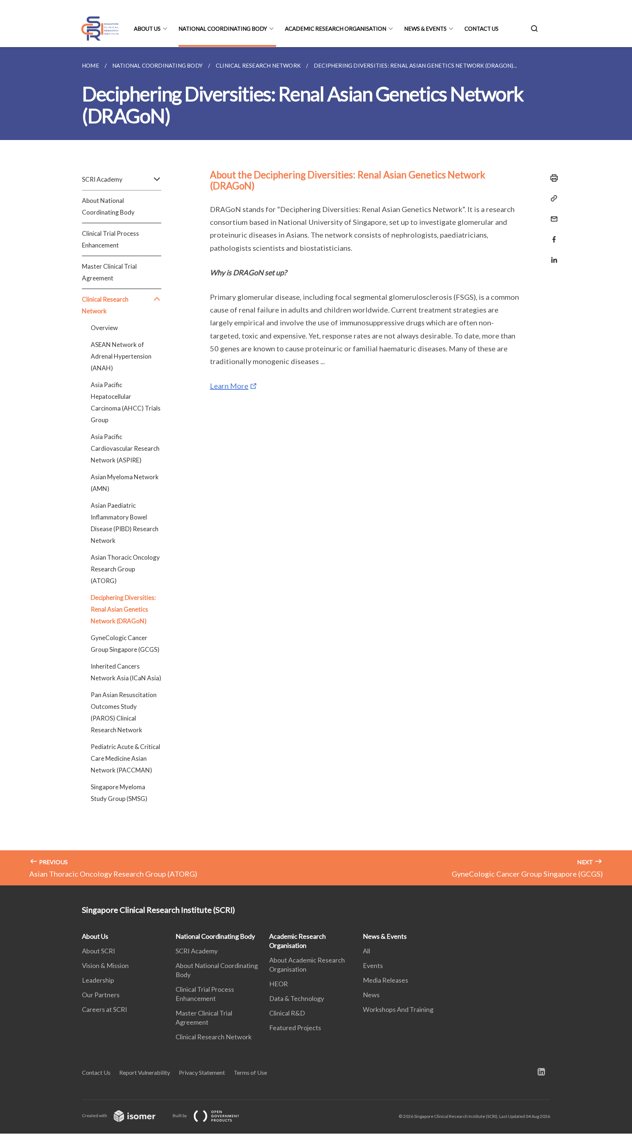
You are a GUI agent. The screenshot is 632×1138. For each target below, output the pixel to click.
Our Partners (101, 995)
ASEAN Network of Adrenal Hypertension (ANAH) (121, 356)
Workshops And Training (398, 1009)
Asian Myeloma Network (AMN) (125, 482)
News (371, 995)
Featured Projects (295, 1028)
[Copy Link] (552, 198)
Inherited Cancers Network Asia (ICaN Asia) (126, 672)
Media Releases (385, 980)
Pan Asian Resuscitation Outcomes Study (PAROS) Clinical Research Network (124, 712)
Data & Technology (296, 998)
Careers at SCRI (104, 1009)
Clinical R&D (287, 1013)
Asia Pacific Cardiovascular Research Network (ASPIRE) (125, 448)
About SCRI (98, 951)
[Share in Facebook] (552, 234)
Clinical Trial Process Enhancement (110, 239)
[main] (316, 466)
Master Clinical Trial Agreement (109, 272)
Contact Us (481, 28)
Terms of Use (250, 1072)
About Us (147, 28)
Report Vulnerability (144, 1072)
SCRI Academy (197, 951)
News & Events (425, 28)
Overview (104, 328)
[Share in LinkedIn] (552, 255)
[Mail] (552, 214)
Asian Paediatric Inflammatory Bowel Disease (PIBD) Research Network (124, 523)
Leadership (98, 980)
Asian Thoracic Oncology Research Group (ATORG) (125, 569)
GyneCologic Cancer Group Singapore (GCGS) (125, 643)
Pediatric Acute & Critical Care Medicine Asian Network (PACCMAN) (125, 758)
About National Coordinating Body (108, 206)
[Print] (552, 178)
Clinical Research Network (214, 1037)
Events (373, 965)
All (366, 951)
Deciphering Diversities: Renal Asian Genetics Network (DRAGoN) (123, 609)
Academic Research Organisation (335, 28)
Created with (95, 1115)
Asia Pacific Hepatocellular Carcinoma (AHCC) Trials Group (126, 402)
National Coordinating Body (222, 28)
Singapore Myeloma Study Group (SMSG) (119, 792)
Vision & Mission (105, 965)
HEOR (278, 984)
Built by (180, 1115)
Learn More (229, 385)
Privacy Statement (202, 1072)
